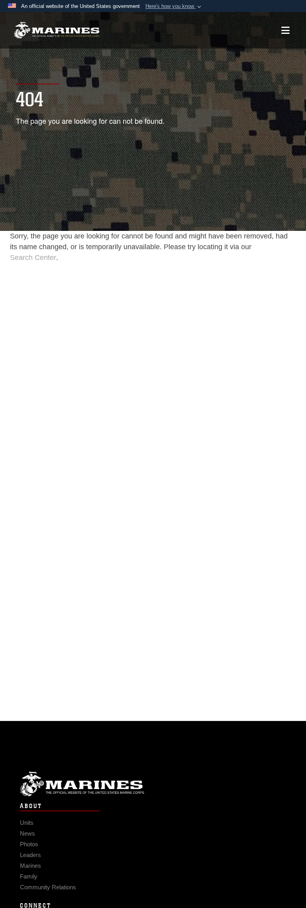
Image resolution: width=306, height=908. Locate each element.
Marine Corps (153, 784)
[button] (174, 6)
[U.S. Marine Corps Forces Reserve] (57, 30)
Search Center (33, 258)
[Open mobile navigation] (285, 30)
